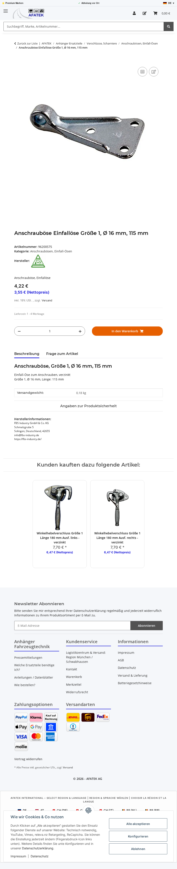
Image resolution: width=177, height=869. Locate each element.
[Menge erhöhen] (80, 331)
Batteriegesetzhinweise (135, 683)
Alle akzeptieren (138, 824)
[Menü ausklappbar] (5, 9)
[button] (134, 13)
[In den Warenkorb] (17, 61)
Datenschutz (40, 856)
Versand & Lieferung (132, 675)
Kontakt (71, 669)
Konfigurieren (138, 836)
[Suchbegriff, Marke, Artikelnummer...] (169, 26)
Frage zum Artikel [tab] (62, 354)
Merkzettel (73, 684)
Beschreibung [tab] (26, 354)
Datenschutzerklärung (37, 848)
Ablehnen (138, 849)
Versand (47, 300)
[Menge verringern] (19, 331)
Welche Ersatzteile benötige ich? (34, 667)
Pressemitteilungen (28, 657)
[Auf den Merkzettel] (153, 71)
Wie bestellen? (24, 685)
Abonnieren (146, 626)
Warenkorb (74, 677)
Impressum (18, 856)
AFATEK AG (94, 779)
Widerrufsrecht (77, 692)
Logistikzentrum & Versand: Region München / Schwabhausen (86, 657)
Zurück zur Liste (27, 43)
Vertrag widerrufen (28, 759)
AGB (121, 660)
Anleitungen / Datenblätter (33, 677)
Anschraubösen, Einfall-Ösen (51, 251)
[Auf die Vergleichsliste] (142, 71)
